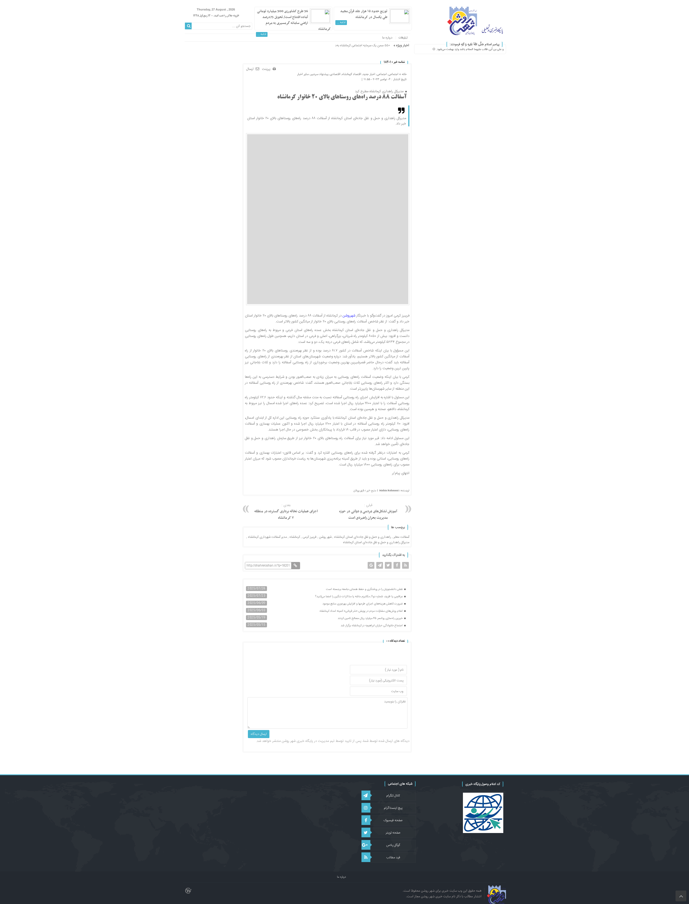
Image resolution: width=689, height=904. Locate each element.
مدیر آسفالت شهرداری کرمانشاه (267, 537)
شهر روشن (325, 537)
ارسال (250, 69)
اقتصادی (335, 74)
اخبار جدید (369, 74)
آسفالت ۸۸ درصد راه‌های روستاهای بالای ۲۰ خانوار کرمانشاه (342, 97)
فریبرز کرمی (310, 537)
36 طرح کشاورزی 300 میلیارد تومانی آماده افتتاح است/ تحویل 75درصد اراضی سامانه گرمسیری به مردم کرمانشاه (294, 20)
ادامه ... (341, 22)
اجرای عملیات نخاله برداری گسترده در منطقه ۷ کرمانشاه (286, 512)
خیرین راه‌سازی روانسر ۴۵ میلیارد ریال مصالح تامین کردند (370, 618)
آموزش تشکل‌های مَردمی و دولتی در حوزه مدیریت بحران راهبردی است (368, 512)
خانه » (402, 74)
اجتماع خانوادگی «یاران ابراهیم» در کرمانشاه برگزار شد (372, 625)
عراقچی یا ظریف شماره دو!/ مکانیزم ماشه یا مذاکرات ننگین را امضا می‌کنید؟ (359, 596)
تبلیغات (402, 37)
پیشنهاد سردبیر (319, 74)
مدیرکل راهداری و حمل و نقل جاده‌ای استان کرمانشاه (376, 542)
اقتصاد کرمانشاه (351, 74)
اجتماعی (393, 74)
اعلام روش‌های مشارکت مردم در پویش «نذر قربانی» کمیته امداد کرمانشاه (361, 611)
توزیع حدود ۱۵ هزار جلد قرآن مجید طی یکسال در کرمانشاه (363, 14)
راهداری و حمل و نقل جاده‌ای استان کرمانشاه (362, 537)
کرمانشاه (294, 537)
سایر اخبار (303, 74)
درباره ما (387, 37)
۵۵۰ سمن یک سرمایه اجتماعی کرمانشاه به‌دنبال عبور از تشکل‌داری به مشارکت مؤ (339, 45)
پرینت (267, 69)
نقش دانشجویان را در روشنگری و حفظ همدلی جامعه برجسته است (364, 589)
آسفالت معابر (401, 537)
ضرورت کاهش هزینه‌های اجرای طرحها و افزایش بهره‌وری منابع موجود (362, 604)
